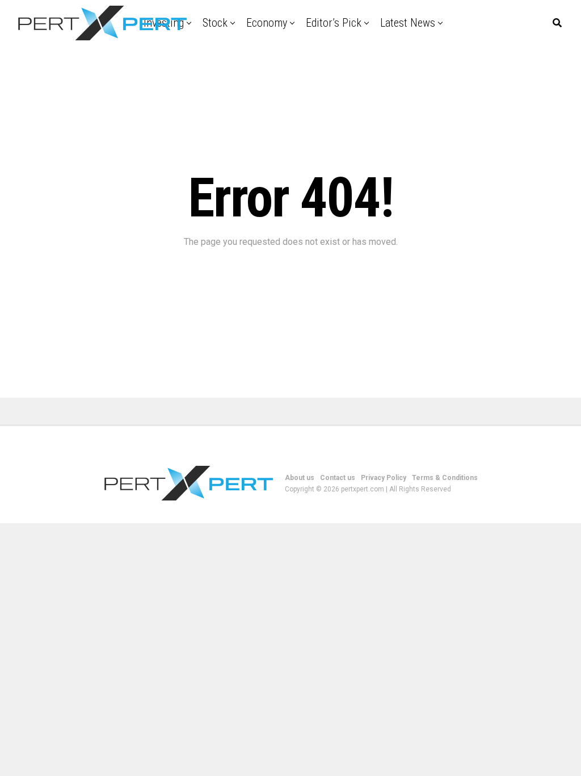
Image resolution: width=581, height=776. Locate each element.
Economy (266, 23)
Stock (215, 23)
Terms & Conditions (445, 478)
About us (299, 478)
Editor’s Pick (333, 23)
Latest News (407, 23)
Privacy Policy (383, 478)
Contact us (337, 478)
